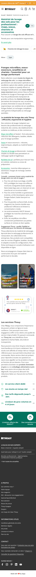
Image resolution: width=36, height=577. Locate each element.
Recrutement (5, 501)
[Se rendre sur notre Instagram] (7, 564)
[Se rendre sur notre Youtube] (21, 564)
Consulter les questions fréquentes (12, 554)
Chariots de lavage (8, 151)
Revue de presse (6, 503)
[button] (2, 9)
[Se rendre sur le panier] (33, 9)
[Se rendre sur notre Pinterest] (11, 564)
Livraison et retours (7, 531)
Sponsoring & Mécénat (8, 498)
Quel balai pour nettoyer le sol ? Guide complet (16, 452)
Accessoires (5, 168)
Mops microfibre (7, 134)
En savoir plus (6, 42)
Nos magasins (5, 492)
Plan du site (5, 534)
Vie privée (4, 529)
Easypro (3, 509)
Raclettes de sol (6, 160)
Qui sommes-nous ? (7, 487)
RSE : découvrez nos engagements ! (12, 495)
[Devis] (25, 9)
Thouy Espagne (6, 506)
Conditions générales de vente (11, 523)
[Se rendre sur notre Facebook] (2, 564)
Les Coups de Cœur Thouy (9, 512)
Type (10, 57)
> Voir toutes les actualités (10, 461)
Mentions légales (6, 526)
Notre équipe (5, 489)
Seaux (3, 143)
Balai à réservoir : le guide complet (12, 448)
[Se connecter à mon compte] (29, 9)
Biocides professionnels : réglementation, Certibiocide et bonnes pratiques (14, 457)
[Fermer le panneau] (34, 3)
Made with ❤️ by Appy (18, 574)
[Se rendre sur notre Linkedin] (16, 564)
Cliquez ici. (28, 551)
